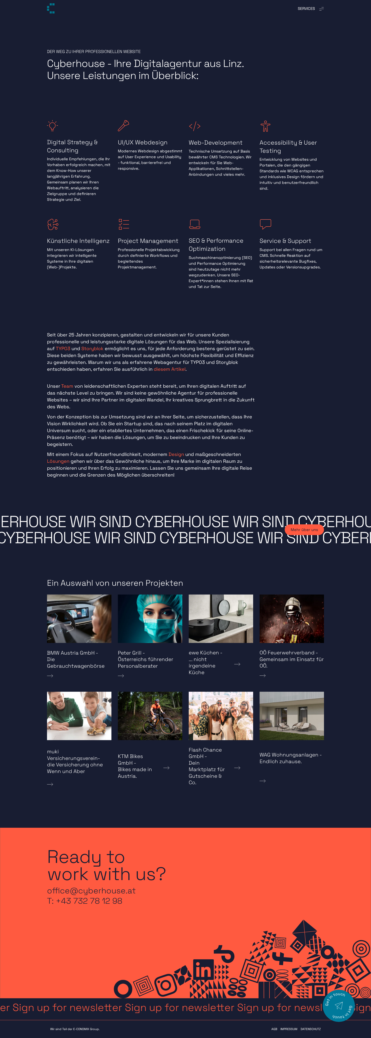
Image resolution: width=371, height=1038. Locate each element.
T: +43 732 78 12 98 (84, 901)
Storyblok (92, 348)
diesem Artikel (170, 369)
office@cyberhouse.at (91, 890)
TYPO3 (63, 348)
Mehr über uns (304, 529)
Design (176, 454)
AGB (274, 1029)
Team (67, 386)
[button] (185, 1007)
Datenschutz (311, 1029)
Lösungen (58, 461)
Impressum (288, 1029)
